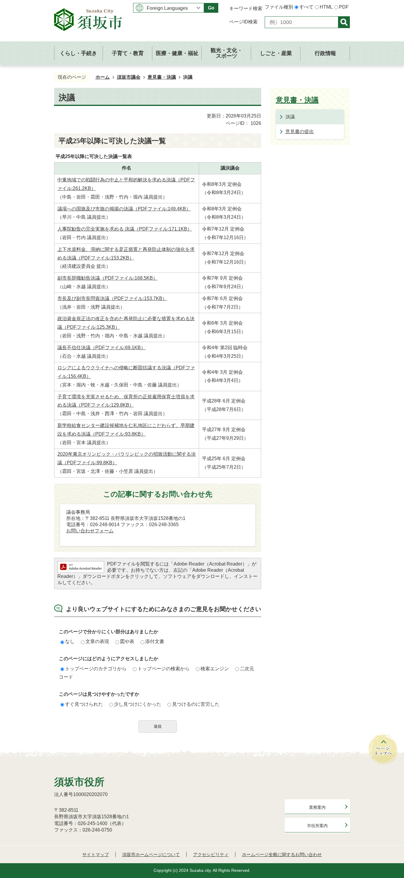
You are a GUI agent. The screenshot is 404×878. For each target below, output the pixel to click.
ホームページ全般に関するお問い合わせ (282, 854)
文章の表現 (97, 641)
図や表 (127, 641)
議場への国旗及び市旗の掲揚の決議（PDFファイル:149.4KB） (124, 208)
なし (70, 641)
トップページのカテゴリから (96, 668)
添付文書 (154, 641)
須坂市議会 (128, 77)
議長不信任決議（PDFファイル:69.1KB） (101, 347)
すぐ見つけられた (84, 704)
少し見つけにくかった (137, 704)
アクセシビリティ (211, 854)
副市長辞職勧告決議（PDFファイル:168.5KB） (107, 278)
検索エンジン (215, 668)
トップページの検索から (164, 668)
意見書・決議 (162, 77)
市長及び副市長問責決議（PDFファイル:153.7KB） (112, 298)
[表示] (344, 22)
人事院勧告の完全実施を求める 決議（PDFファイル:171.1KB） (124, 228)
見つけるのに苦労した (195, 704)
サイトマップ (95, 854)
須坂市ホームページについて (151, 854)
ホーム (103, 77)
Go (211, 7)
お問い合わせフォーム (90, 530)
